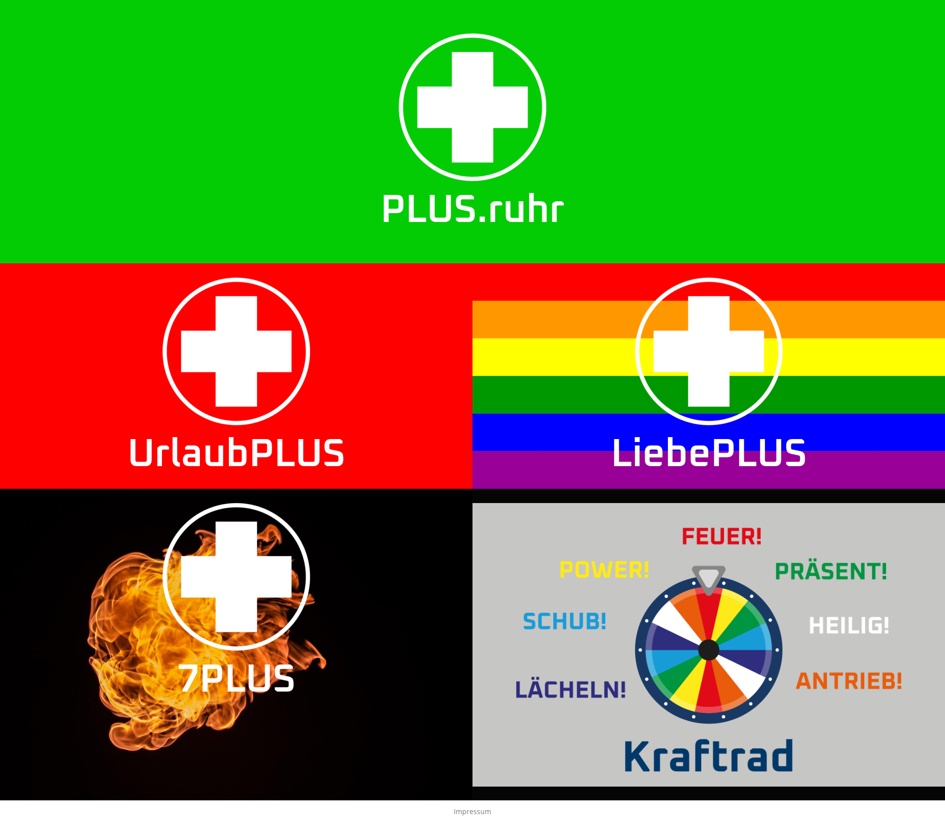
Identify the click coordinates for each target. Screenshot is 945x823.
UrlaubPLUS (236, 455)
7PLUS (236, 680)
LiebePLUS (709, 455)
